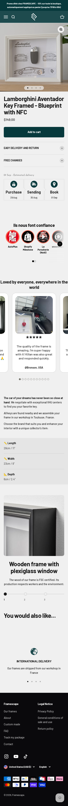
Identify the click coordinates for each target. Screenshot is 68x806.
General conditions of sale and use (50, 720)
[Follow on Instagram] (6, 756)
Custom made (12, 724)
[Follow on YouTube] (16, 756)
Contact (8, 744)
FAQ (6, 731)
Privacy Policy (46, 711)
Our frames (10, 711)
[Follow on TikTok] (25, 756)
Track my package (14, 737)
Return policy (45, 728)
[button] (33, 261)
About (7, 717)
